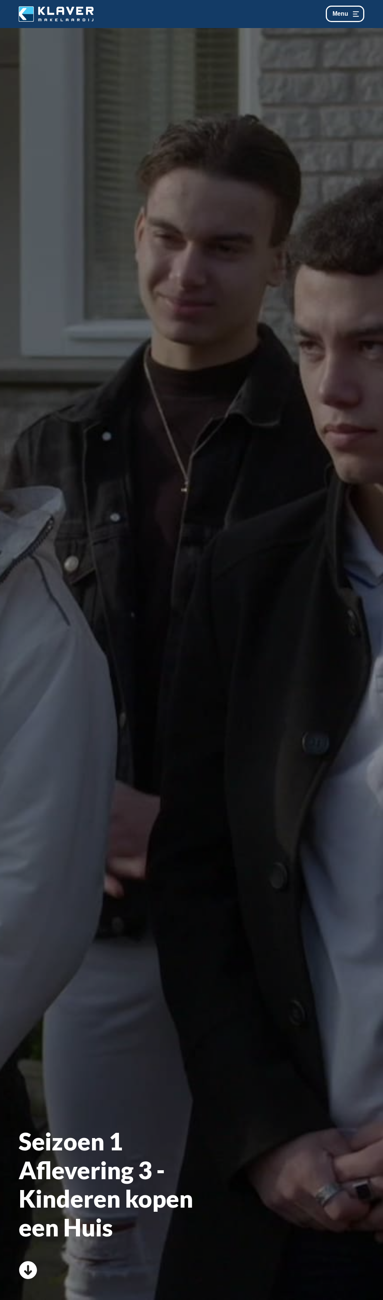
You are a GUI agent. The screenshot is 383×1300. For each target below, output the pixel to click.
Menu (340, 13)
